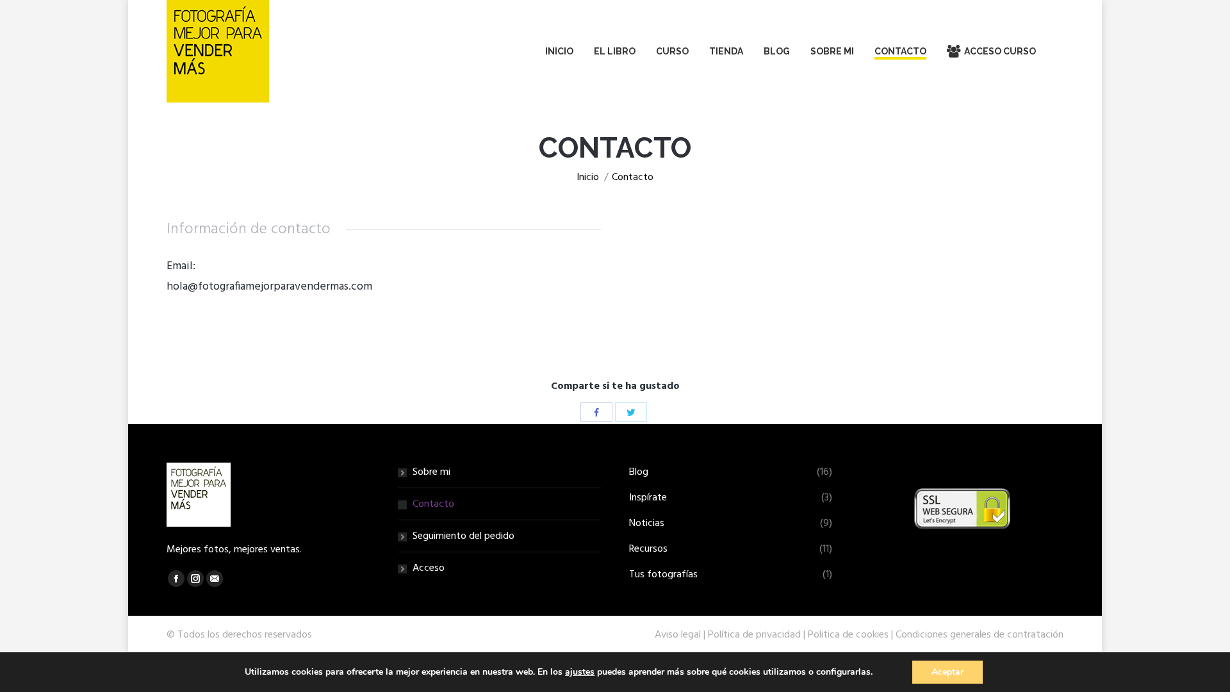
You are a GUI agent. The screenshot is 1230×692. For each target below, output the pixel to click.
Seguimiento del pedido (463, 536)
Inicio (588, 177)
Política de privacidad (754, 635)
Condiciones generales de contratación (979, 635)
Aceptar (947, 672)
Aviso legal (678, 635)
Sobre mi (431, 472)
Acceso (429, 568)
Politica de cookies (848, 635)
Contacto (433, 504)
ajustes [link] (579, 672)
